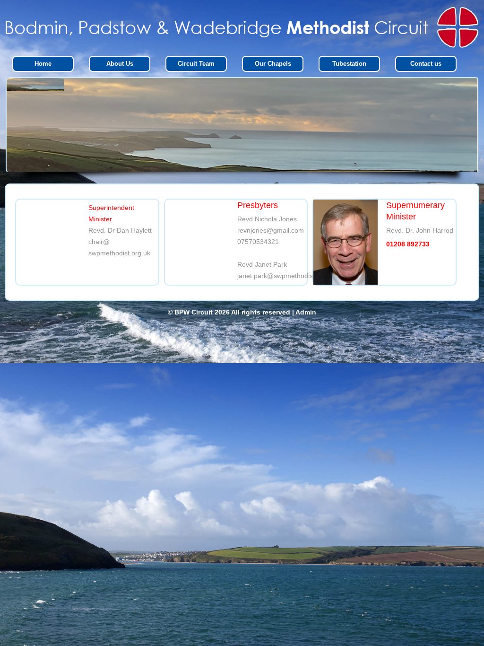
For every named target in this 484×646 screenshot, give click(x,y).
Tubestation (349, 63)
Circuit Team (196, 63)
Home (43, 63)
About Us (119, 63)
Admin (305, 312)
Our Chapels (273, 63)
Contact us (425, 63)
